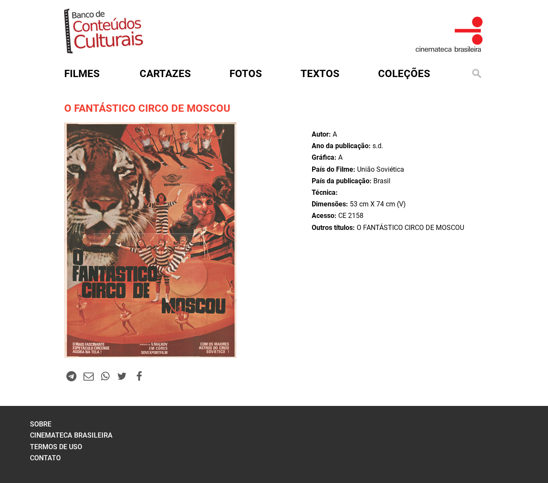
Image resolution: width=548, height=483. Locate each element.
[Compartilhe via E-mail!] (88, 376)
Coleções (404, 74)
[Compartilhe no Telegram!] (71, 376)
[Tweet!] (122, 376)
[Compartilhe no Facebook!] (139, 376)
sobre (40, 424)
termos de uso (56, 447)
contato (45, 458)
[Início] (103, 50)
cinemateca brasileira (71, 435)
